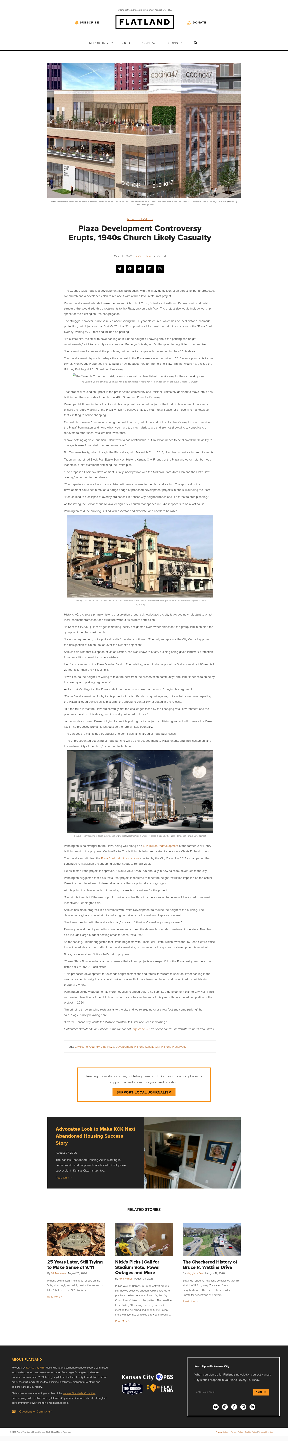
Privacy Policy (237, 1431)
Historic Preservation (174, 1046)
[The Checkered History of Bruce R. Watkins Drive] (212, 1239)
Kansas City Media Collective (79, 1393)
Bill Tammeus (58, 1273)
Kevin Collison (143, 256)
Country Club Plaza (101, 1046)
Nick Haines (125, 1278)
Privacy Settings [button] (223, 1431)
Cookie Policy (251, 1431)
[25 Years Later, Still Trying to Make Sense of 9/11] (76, 1239)
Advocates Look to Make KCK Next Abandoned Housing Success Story (95, 1135)
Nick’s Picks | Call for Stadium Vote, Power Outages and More (137, 1267)
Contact (150, 42)
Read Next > (64, 1178)
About (126, 42)
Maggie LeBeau (195, 1273)
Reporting (98, 42)
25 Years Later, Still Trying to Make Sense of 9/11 (75, 1264)
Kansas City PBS (35, 1367)
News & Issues (140, 218)
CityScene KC (140, 1029)
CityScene (81, 1046)
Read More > (54, 1296)
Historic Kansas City (147, 1046)
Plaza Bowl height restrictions (120, 858)
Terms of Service (265, 1431)
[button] (111, 43)
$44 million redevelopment (160, 846)
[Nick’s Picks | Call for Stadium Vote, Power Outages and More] (144, 1239)
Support (176, 42)
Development (124, 1046)
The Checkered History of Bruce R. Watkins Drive (210, 1264)
